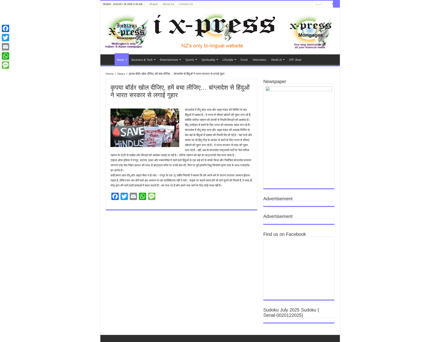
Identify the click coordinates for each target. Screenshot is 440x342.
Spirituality (208, 59)
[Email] (5, 46)
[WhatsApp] (5, 56)
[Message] (5, 65)
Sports (189, 59)
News (120, 59)
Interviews (259, 59)
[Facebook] (5, 28)
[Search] (336, 4)
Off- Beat (295, 59)
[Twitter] (5, 37)
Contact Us (186, 4)
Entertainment (169, 59)
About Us (168, 4)
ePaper (153, 4)
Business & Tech (142, 59)
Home (109, 59)
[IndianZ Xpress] (126, 30)
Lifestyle (228, 59)
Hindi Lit (276, 59)
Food (244, 59)
